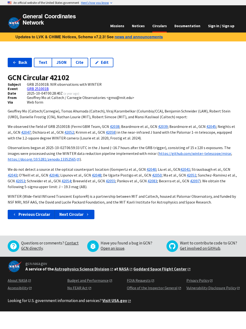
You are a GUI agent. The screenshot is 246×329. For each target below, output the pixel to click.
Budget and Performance (88, 280)
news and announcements (139, 36)
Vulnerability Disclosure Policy (211, 287)
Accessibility (18, 287)
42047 (26, 132)
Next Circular (71, 214)
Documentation (187, 26)
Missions (117, 26)
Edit (105, 62)
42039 (163, 126)
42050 (157, 175)
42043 (12, 175)
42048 (96, 175)
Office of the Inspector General (152, 287)
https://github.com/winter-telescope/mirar (195, 153)
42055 (110, 180)
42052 (69, 132)
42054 (66, 180)
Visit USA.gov (114, 300)
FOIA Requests (139, 280)
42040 (151, 169)
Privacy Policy (197, 280)
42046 (54, 175)
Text (43, 62)
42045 (211, 126)
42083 (152, 180)
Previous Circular (34, 214)
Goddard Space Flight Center (160, 269)
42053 (20, 180)
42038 (114, 126)
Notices (138, 26)
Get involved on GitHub (200, 248)
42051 (191, 175)
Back (22, 62)
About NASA (17, 280)
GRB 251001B (38, 88)
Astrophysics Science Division (82, 269)
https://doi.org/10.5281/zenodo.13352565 (42, 159)
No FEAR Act (77, 287)
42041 (185, 169)
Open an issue (112, 248)
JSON (61, 62)
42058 (110, 132)
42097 (195, 180)
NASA (124, 269)
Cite (79, 62)
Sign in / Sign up (221, 26)
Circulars (159, 26)
